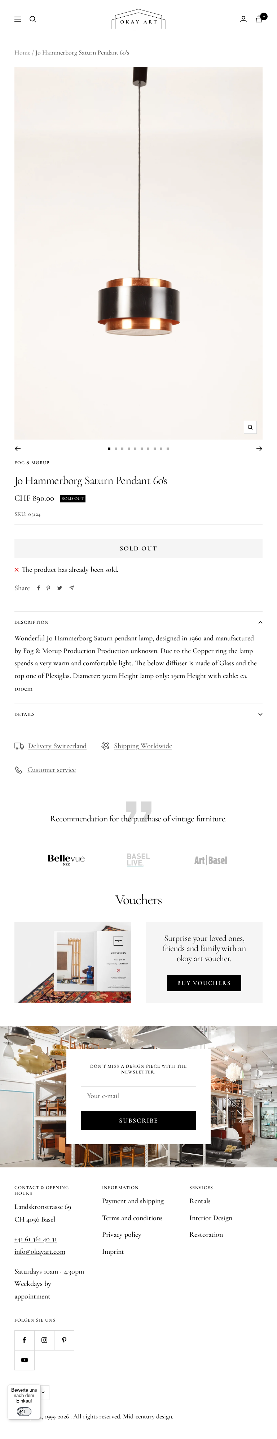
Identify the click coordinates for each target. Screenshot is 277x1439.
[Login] (243, 19)
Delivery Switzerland (57, 746)
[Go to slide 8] (155, 449)
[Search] (33, 19)
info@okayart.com (39, 1251)
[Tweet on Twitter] (60, 588)
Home (22, 52)
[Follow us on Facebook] (24, 1340)
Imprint (113, 1251)
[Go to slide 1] (109, 449)
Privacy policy (121, 1234)
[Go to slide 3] (122, 449)
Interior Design (210, 1218)
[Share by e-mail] (71, 587)
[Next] (259, 448)
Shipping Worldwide (143, 746)
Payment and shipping (133, 1201)
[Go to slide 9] (161, 449)
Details (24, 714)
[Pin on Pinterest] (48, 588)
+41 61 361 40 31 (35, 1239)
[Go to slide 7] (148, 449)
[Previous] (17, 448)
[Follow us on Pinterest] (64, 1340)
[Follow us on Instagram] (44, 1340)
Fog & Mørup (31, 463)
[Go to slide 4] (129, 449)
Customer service (51, 769)
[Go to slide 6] (142, 449)
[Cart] (259, 19)
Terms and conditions (132, 1218)
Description (31, 622)
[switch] (24, 1411)
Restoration (206, 1234)
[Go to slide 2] (116, 449)
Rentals (200, 1201)
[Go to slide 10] (168, 449)
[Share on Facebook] (38, 588)
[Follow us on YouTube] (24, 1360)
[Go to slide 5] (135, 449)
